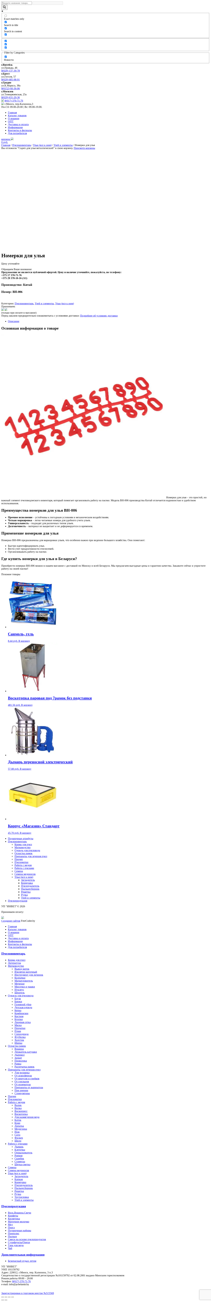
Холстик (19, 1040)
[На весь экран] (9, 1297)
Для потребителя (17, 133)
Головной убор (23, 1004)
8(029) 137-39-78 (10, 70)
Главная (12, 112)
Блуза (18, 998)
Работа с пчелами (24, 868)
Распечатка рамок (24, 1066)
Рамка (18, 1063)
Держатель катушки (26, 1051)
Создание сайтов (10, 920)
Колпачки (20, 977)
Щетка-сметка (22, 1164)
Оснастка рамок (23, 853)
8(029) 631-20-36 (10, 97)
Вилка (18, 1108)
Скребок (19, 1158)
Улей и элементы (63, 145)
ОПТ (11, 121)
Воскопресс (21, 1111)
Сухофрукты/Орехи (19, 1242)
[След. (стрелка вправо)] (6, 1300)
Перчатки (20, 1028)
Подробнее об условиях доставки (99, 315)
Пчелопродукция (17, 900)
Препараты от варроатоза (29, 1087)
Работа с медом (23, 865)
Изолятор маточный (26, 971)
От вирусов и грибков (27, 1078)
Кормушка (27, 883)
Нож (17, 1131)
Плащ (18, 1031)
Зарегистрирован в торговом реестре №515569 (27, 1293)
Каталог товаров (17, 115)
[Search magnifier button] (4, 7)
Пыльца (12, 1236)
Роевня (18, 1155)
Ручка (24, 894)
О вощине (13, 118)
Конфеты (13, 1215)
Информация (15, 127)
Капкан (19, 1179)
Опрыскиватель (23, 1152)
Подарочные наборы (19, 1230)
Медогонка (21, 1129)
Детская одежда (23, 1007)
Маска (18, 1025)
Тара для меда (16, 1245)
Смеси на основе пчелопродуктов (27, 1239)
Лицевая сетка (23, 1022)
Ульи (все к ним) (42, 145)
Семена (19, 871)
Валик (18, 1105)
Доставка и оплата (18, 124)
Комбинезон (21, 1013)
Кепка (18, 1010)
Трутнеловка (22, 1197)
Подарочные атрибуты (20, 838)
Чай (10, 1248)
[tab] (109, 321)
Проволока (21, 1060)
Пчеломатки (21, 862)
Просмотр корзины (84, 148)
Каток (18, 1120)
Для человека (22, 1072)
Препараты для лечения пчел (31, 856)
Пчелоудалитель (30, 886)
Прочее (19, 859)
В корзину (24, 641)
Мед (10, 1224)
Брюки (18, 1001)
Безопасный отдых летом (22, 1261)
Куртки (19, 1019)
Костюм (19, 1016)
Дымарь (19, 1146)
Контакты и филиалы (20, 130)
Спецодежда (22, 1034)
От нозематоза (23, 1084)
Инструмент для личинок (29, 974)
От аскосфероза (23, 1075)
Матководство (22, 847)
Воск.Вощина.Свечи (19, 1212)
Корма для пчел (23, 844)
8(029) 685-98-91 (10, 79)
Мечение (20, 983)
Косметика (14, 1218)
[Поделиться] (6, 1297)
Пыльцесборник (30, 888)
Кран (17, 1123)
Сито (17, 1134)
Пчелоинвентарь (21, 145)
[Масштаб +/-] (12, 1297)
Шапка (18, 1043)
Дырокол (20, 1054)
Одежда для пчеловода (27, 850)
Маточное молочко (18, 1221)
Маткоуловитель (24, 980)
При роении (21, 1090)
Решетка (25, 891)
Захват (18, 1057)
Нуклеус (19, 989)
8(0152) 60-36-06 (10, 88)
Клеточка (20, 1149)
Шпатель (20, 992)
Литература (14, 963)
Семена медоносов (25, 874)
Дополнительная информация (23, 1254)
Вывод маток (22, 968)
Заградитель (28, 880)
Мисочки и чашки (25, 986)
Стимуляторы (22, 1093)
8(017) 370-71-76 (14, 100)
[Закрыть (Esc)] (2, 1297)
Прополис (13, 1233)
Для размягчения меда (27, 1117)
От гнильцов (22, 1081)
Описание (13, 321)
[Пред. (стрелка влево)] (2, 1300)
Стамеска (20, 1161)
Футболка (20, 1037)
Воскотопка (21, 1114)
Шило (18, 1140)
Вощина (19, 1048)
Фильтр (19, 1137)
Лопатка (19, 1126)
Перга (11, 1227)
